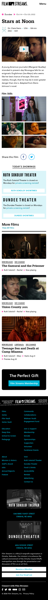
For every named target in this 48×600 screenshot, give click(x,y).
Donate (27, 435)
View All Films (8, 227)
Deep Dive (6, 432)
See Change (20, 262)
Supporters (28, 443)
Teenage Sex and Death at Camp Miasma (20, 350)
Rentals (27, 474)
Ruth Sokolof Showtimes (24, 190)
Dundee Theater (30, 464)
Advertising (28, 478)
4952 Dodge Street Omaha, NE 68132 (24, 546)
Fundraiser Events (31, 450)
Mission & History (9, 460)
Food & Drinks (30, 467)
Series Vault (7, 422)
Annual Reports (8, 471)
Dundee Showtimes (24, 215)
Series (4, 415)
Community (29, 411)
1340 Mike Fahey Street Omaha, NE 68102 (24, 515)
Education (6, 428)
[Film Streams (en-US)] (15, 4)
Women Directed (4, 29)
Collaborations (30, 415)
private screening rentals (26, 183)
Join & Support (30, 428)
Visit (26, 456)
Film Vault (6, 418)
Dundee (8, 14)
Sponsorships (29, 439)
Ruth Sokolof (9, 270)
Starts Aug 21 (29, 356)
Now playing (31, 270)
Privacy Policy (28, 593)
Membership (29, 432)
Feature (5, 474)
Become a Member (24, 569)
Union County (15, 307)
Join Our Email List (24, 575)
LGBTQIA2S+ (19, 344)
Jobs (4, 467)
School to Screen (9, 435)
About (4, 456)
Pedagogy (6, 439)
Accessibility (29, 471)
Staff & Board (7, 464)
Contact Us (28, 481)
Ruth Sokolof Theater (33, 460)
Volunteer (28, 446)
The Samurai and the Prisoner (23, 266)
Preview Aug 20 (10, 359)
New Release (7, 262)
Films (4, 411)
